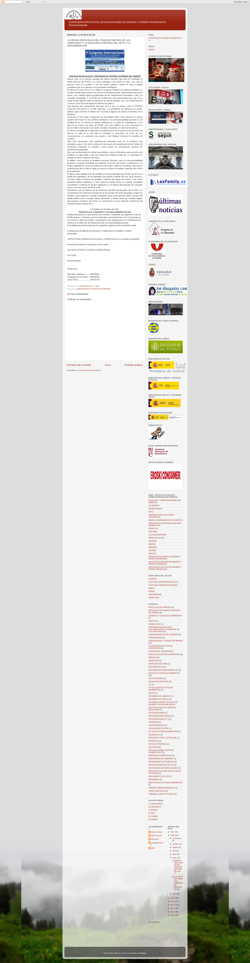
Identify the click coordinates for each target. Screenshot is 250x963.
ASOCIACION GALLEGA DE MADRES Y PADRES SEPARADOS (165, 568)
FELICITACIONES (155, 678)
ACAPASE (152, 579)
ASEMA (151, 591)
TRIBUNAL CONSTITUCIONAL (161, 794)
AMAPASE (152, 547)
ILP (149, 685)
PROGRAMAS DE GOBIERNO (160, 759)
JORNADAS (153, 722)
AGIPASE (152, 550)
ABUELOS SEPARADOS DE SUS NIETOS (165, 520)
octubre (176, 844)
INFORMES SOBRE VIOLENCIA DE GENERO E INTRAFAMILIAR (163, 703)
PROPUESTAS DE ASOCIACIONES (163, 768)
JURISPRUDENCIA (156, 725)
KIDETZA (152, 554)
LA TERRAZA (154, 506)
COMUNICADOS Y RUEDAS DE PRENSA (93, 289)
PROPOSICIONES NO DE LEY (161, 765)
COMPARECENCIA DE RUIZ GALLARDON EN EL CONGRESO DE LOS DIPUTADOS (163, 629)
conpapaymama (157, 844)
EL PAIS (151, 813)
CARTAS (152, 621)
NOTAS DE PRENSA (156, 744)
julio (174, 851)
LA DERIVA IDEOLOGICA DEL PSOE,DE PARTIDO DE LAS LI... (177, 867)
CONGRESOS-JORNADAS (159, 651)
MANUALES (153, 741)
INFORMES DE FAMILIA (158, 699)
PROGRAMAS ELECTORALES (161, 762)
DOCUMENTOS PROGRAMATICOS (163, 670)
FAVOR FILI (153, 529)
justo (153, 848)
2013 (173, 905)
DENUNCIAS (153, 661)
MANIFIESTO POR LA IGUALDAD (162, 738)
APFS (150, 512)
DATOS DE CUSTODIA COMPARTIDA (164, 654)
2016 (173, 835)
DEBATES (152, 658)
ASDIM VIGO (153, 598)
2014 (173, 901)
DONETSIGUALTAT (156, 538)
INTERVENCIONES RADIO (159, 716)
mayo (175, 858)
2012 (173, 908)
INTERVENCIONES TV (157, 719)
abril (175, 894)
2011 (173, 912)
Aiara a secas (156, 832)
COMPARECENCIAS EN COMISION (163, 635)
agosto (176, 847)
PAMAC (151, 588)
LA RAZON (152, 810)
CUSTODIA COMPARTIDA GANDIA (162, 585)
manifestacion (154, 735)
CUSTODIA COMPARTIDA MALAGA (163, 582)
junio (175, 854)
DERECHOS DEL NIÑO (158, 664)
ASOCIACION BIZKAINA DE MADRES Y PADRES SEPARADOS (164, 563)
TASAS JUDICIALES (156, 791)
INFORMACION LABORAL (159, 696)
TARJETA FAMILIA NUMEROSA (161, 788)
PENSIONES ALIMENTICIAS (160, 755)
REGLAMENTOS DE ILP (158, 776)
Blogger (143, 953)
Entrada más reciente (79, 365)
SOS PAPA (152, 532)
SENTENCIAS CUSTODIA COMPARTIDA (165, 783)
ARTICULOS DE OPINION (159, 607)
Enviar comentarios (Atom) (90, 370)
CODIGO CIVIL (154, 624)
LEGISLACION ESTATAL (158, 728)
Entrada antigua (134, 365)
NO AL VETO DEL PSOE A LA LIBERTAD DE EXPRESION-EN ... (177, 883)
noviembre (177, 838)
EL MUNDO (153, 816)
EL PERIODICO (154, 807)
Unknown (155, 839)
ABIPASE (152, 544)
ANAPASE (152, 541)
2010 (173, 915)
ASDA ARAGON (154, 595)
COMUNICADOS (155, 638)
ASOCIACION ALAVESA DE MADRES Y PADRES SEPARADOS (164, 558)
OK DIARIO (153, 819)
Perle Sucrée (156, 836)
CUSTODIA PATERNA (157, 535)
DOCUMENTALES (155, 667)
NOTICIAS (152, 747)
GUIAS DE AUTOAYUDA (158, 682)
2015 (173, 898)
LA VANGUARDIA (155, 804)
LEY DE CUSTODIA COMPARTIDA (162, 731)
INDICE (151, 50)
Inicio (108, 365)
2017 (173, 832)
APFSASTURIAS (155, 509)
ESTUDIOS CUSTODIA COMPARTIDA (164, 673)
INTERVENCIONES (156, 713)
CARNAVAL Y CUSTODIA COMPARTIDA (165, 616)
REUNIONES (153, 779)
